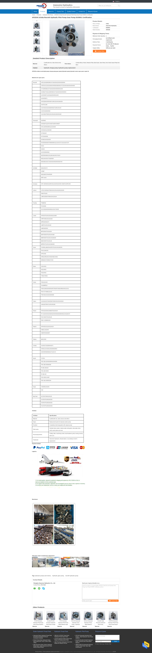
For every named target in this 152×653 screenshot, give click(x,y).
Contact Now (100, 51)
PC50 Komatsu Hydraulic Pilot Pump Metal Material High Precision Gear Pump (63, 622)
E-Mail (97, 644)
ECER (114, 651)
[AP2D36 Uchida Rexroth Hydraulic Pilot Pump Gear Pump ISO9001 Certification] (36, 25)
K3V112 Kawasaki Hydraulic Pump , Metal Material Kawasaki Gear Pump (88, 622)
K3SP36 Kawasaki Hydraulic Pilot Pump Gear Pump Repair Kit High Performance (113, 622)
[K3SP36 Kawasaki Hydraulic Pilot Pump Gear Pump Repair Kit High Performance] (113, 615)
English (117, 1)
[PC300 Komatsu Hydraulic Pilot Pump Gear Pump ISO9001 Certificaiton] (38, 615)
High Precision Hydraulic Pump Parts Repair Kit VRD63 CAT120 (63, 642)
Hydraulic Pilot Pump (48, 14)
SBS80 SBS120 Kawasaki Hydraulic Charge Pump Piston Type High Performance (84, 646)
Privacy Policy (38, 651)
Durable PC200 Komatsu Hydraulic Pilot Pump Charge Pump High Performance (50, 622)
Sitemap (101, 644)
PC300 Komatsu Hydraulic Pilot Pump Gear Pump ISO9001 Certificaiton (38, 622)
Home (35, 11)
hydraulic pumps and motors (43, 575)
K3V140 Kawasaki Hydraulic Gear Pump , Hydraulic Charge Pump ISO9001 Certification (76, 622)
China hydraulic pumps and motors (51, 651)
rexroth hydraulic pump (71, 575)
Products (42, 11)
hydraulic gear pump (58, 575)
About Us (51, 11)
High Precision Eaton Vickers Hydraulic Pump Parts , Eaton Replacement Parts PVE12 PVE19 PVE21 (42, 646)
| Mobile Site (107, 644)
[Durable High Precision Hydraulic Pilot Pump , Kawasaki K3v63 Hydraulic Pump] (101, 615)
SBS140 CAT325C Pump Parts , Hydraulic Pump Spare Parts (62, 636)
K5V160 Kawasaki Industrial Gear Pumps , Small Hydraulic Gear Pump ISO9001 (84, 637)
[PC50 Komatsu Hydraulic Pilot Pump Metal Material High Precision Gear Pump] (63, 615)
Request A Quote (92, 11)
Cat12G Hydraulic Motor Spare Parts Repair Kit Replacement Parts (63, 639)
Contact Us (82, 11)
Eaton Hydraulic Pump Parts (42, 631)
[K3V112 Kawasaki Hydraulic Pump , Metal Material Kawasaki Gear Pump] (88, 615)
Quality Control (71, 11)
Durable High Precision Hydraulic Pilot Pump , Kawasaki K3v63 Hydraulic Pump (100, 622)
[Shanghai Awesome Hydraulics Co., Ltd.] (41, 5)
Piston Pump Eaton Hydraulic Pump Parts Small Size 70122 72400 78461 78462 (42, 641)
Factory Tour (60, 11)
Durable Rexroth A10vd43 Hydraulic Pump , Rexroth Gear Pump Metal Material (84, 641)
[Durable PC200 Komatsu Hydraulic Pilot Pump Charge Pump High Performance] (51, 615)
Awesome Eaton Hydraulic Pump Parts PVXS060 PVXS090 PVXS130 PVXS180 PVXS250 (42, 637)
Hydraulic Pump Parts (61, 631)
